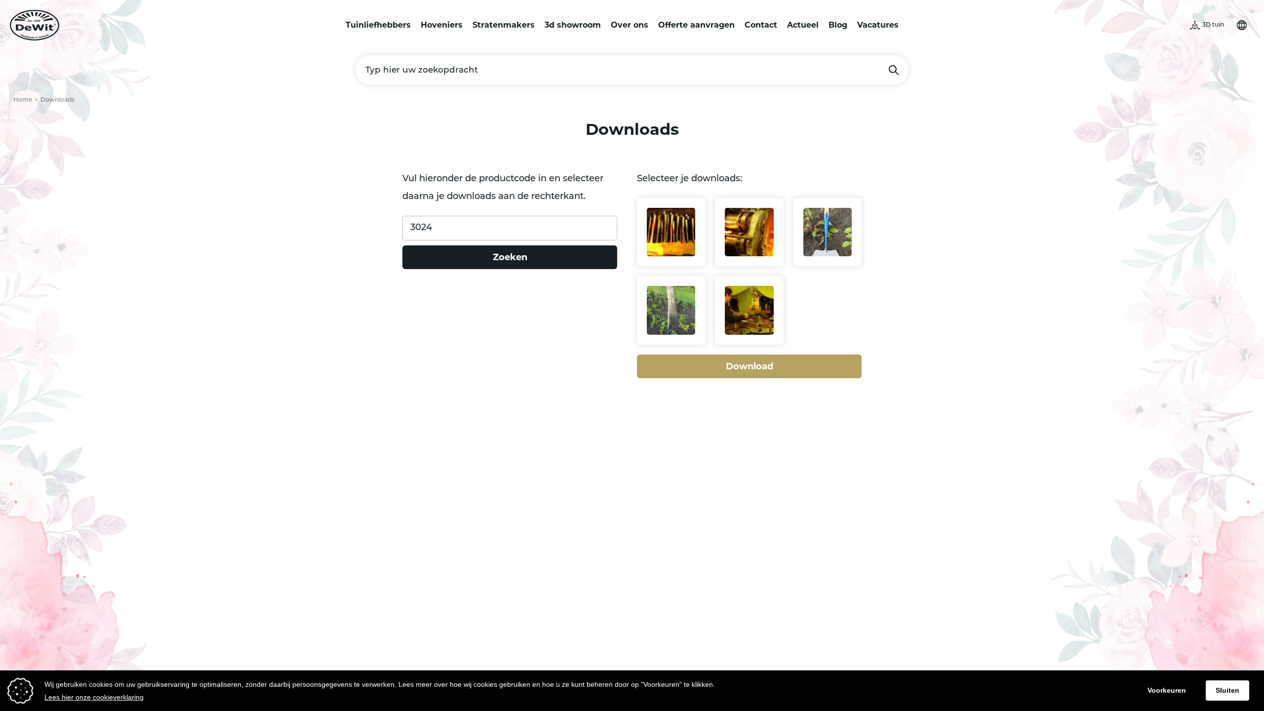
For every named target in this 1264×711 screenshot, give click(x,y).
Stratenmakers (504, 25)
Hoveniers (442, 25)
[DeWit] (34, 25)
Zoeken (894, 70)
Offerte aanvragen (696, 25)
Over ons (629, 25)
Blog (838, 25)
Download (749, 366)
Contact (761, 25)
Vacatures (878, 25)
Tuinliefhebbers (378, 25)
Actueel (803, 25)
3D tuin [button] (1213, 25)
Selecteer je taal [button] (1241, 25)
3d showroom (573, 25)
